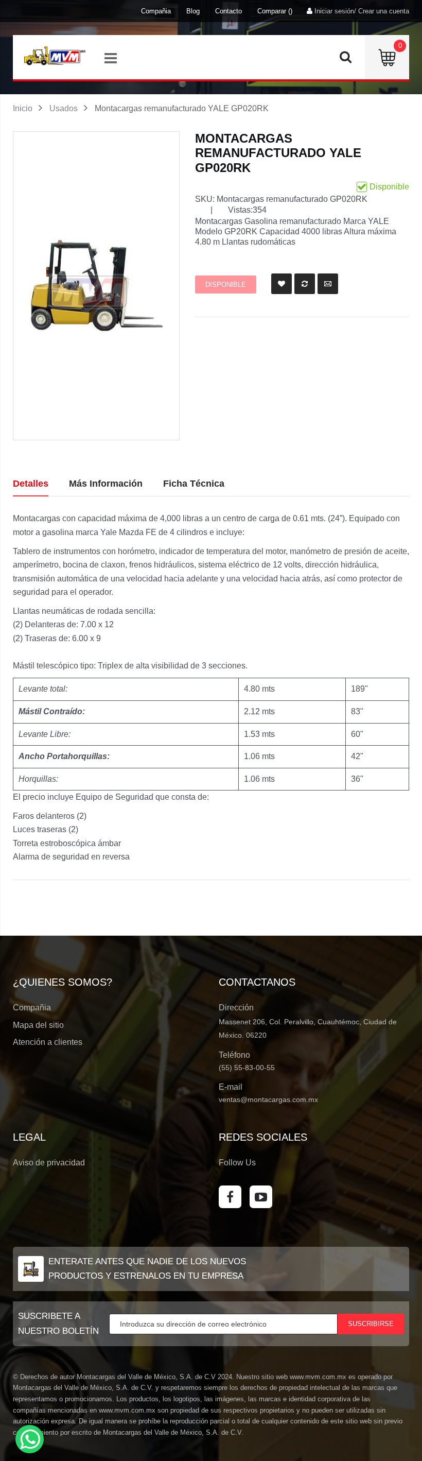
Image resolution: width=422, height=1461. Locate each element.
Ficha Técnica (193, 483)
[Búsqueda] (345, 59)
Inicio (22, 108)
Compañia (156, 11)
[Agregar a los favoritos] (281, 283)
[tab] (30, 484)
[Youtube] (261, 1196)
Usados (63, 108)
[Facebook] (230, 1196)
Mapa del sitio (38, 1025)
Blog (193, 11)
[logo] (54, 55)
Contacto (228, 11)
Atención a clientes (47, 1042)
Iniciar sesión (334, 11)
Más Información (106, 483)
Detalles (30, 483)
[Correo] (328, 283)
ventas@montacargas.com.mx (268, 1099)
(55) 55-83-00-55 (247, 1067)
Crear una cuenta (383, 11)
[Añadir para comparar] (304, 283)
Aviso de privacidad (49, 1162)
